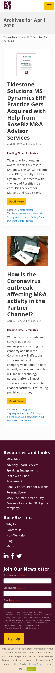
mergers (39, 413)
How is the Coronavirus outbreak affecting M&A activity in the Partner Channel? (27, 294)
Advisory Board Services (22, 465)
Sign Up (14, 638)
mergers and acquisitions (32, 213)
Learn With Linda (17, 476)
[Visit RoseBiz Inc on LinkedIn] (6, 557)
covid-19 (29, 413)
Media (10, 546)
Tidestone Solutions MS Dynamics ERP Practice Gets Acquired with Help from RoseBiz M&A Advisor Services (26, 111)
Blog (9, 541)
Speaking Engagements (22, 470)
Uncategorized (25, 209)
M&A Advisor (14, 459)
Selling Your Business (18, 217)
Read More (17, 201)
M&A (14, 213)
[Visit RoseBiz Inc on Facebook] (12, 557)
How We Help (15, 535)
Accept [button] (31, 669)
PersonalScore (16, 492)
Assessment (14, 481)
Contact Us (13, 530)
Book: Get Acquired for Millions (27, 487)
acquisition (18, 413)
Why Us (11, 524)
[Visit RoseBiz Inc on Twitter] (19, 557)
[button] (49, 6)
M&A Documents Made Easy (25, 498)
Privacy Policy (35, 664)
